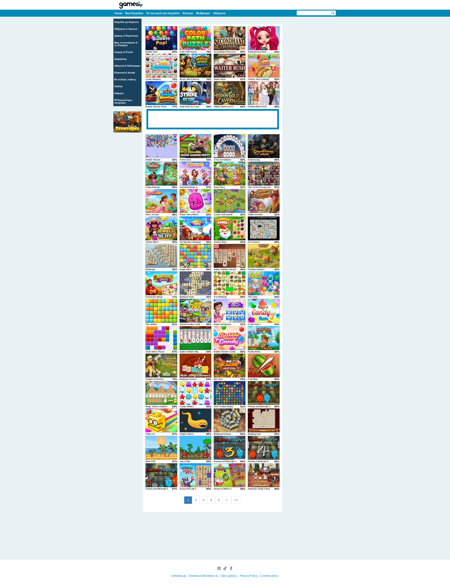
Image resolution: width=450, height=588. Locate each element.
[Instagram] (219, 569)
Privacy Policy (248, 575)
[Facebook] (231, 569)
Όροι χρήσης (229, 575)
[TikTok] (225, 569)
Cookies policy (269, 575)
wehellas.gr (179, 575)
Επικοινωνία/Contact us (203, 575)
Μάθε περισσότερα (222, 585)
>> (236, 500)
